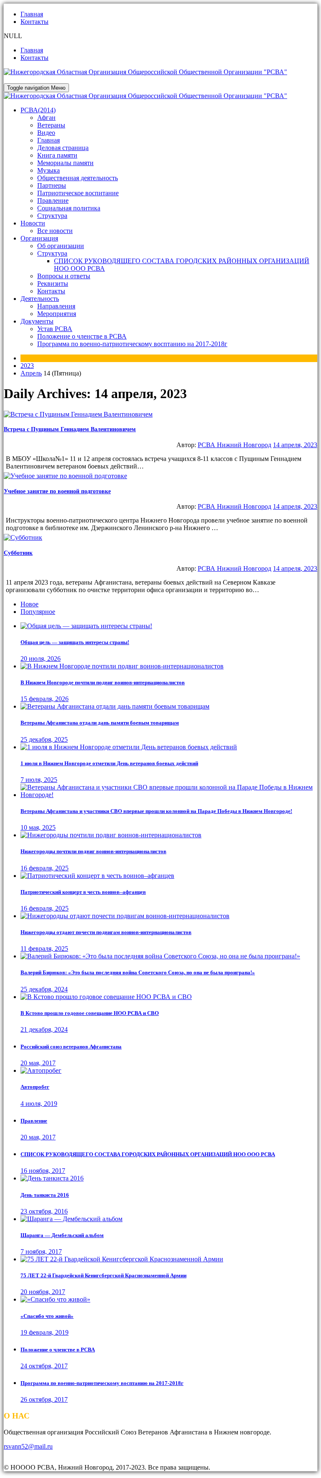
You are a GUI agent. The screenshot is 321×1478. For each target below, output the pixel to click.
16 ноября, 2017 (42, 1170)
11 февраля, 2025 (44, 948)
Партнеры (51, 185)
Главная (31, 14)
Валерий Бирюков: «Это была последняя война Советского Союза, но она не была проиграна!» (137, 972)
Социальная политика (68, 208)
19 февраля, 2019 (44, 1332)
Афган (46, 117)
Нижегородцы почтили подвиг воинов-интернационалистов (93, 851)
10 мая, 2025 (38, 827)
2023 (27, 365)
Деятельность (39, 298)
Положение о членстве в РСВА (82, 336)
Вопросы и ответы (63, 276)
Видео (46, 132)
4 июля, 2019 (38, 1103)
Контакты (34, 21)
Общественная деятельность (77, 177)
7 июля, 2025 (38, 779)
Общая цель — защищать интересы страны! (74, 642)
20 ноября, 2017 (42, 1291)
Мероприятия (56, 313)
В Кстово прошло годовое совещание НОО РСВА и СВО (89, 1013)
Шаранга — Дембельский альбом (62, 1235)
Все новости (55, 230)
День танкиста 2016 (44, 1195)
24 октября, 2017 (44, 1365)
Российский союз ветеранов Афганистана (71, 1046)
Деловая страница (63, 147)
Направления (56, 306)
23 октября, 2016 (44, 1211)
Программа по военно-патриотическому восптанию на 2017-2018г (132, 343)
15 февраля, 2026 (44, 698)
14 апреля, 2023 (295, 444)
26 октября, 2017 (44, 1399)
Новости (32, 223)
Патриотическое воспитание (78, 193)
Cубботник (18, 553)
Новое (29, 604)
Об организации (60, 245)
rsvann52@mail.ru (28, 1446)
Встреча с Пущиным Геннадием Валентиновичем (70, 429)
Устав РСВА (54, 328)
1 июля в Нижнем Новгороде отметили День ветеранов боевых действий (109, 763)
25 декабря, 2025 (44, 739)
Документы (37, 321)
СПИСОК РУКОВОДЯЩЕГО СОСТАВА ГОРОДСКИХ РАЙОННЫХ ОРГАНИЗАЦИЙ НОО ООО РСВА (147, 1154)
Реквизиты (52, 283)
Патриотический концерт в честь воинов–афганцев (83, 892)
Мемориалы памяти (65, 162)
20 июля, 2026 (40, 658)
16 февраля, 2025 (44, 868)
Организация (39, 238)
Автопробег (34, 1087)
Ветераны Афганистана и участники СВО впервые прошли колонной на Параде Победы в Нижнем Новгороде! (156, 811)
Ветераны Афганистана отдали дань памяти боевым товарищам (99, 723)
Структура (52, 215)
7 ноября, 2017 (41, 1251)
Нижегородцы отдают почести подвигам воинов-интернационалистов (105, 932)
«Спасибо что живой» (47, 1316)
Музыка (48, 170)
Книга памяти (57, 155)
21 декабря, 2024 (44, 1029)
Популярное (37, 611)
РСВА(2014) (38, 110)
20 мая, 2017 (38, 1062)
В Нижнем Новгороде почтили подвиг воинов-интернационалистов (102, 682)
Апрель (31, 373)
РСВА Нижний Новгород (234, 444)
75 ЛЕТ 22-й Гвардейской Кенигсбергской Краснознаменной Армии (103, 1275)
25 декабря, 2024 (44, 989)
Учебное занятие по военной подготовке (57, 491)
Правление (53, 200)
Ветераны (51, 125)
